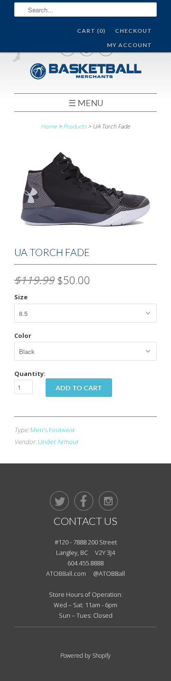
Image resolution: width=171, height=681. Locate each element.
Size (21, 297)
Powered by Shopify (85, 655)
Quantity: (30, 373)
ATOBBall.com (66, 573)
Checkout (133, 30)
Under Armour (58, 441)
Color (22, 335)
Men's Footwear (52, 429)
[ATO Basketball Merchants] (85, 72)
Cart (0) (91, 30)
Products (74, 126)
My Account (129, 45)
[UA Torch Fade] (85, 234)
